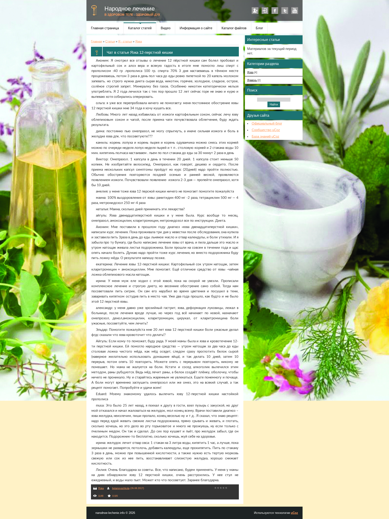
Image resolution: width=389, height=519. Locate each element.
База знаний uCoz (265, 136)
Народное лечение (129, 8)
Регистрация (255, 10)
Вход (265, 10)
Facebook (274, 10)
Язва (138, 41)
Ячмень (252, 80)
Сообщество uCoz (266, 130)
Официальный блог (267, 123)
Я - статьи (125, 41)
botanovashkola (120, 488)
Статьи (110, 41)
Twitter (284, 10)
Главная (96, 41)
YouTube (294, 10)
